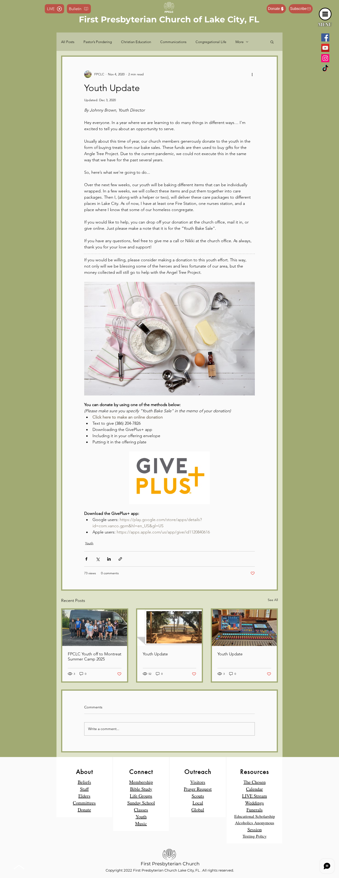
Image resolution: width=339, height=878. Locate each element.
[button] (325, 14)
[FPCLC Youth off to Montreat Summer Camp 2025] (94, 628)
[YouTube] (325, 48)
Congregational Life (211, 42)
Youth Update (155, 654)
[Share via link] (120, 559)
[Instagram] (325, 58)
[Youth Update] (169, 628)
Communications (173, 42)
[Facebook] (325, 37)
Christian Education (136, 42)
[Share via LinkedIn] (109, 559)
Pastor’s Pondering (97, 42)
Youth (89, 543)
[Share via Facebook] (86, 559)
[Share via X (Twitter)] (97, 559)
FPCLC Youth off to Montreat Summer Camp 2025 (94, 656)
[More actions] (252, 74)
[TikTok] (325, 69)
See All (273, 600)
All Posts (67, 42)
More (239, 42)
